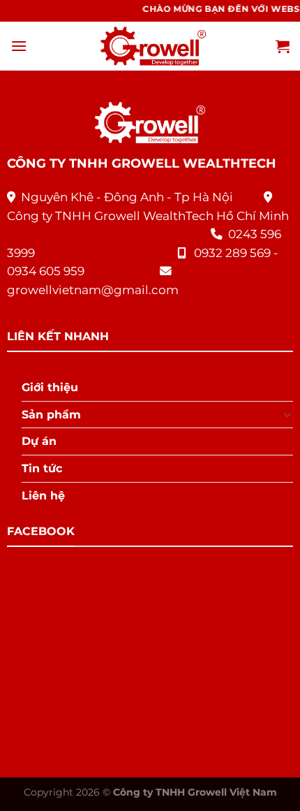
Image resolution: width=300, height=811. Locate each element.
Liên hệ (43, 495)
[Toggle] (288, 414)
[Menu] (18, 46)
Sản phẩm (51, 414)
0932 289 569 (232, 253)
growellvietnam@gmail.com (93, 290)
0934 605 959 (45, 271)
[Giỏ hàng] (283, 46)
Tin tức (42, 468)
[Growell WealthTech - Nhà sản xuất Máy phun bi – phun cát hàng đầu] (150, 46)
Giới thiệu (50, 387)
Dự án (39, 441)
